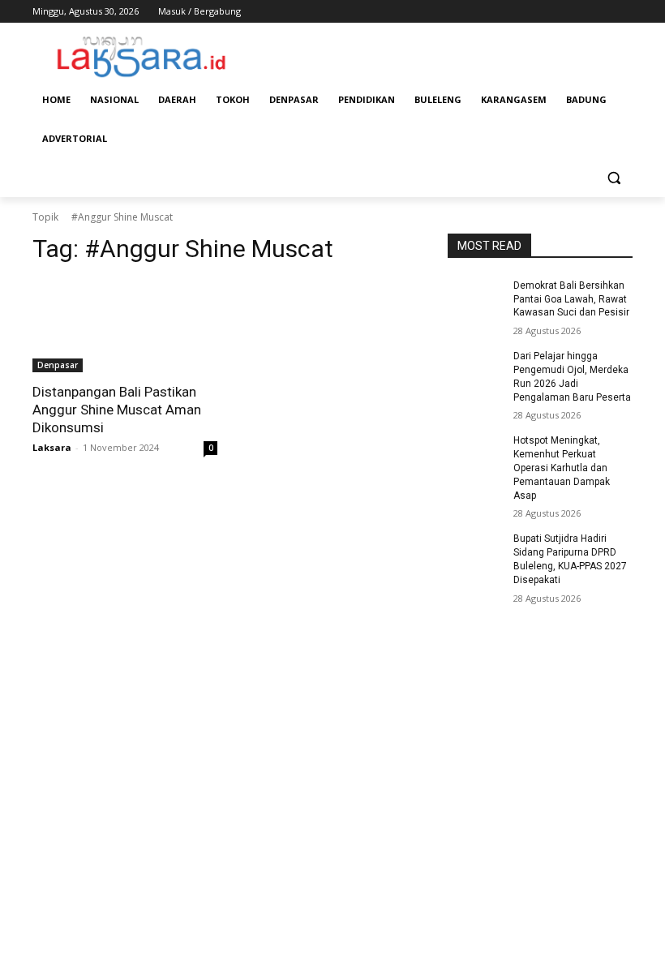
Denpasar (57, 365)
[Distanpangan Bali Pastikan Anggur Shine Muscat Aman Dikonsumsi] (124, 326)
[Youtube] (623, 11)
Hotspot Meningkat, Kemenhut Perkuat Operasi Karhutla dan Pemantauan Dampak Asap (561, 467)
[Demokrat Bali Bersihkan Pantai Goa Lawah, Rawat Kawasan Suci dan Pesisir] (475, 298)
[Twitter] (578, 11)
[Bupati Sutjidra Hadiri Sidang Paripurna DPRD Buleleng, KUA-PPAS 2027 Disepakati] (475, 551)
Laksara (51, 447)
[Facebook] (533, 11)
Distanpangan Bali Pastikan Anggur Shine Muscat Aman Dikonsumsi (116, 410)
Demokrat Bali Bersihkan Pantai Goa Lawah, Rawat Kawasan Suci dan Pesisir (571, 299)
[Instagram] (556, 11)
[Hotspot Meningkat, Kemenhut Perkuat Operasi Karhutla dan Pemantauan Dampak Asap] (475, 453)
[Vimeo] (600, 11)
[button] (613, 178)
